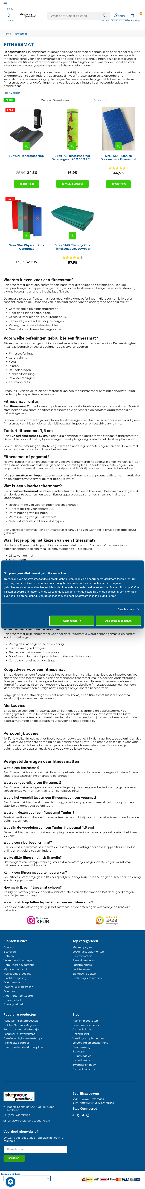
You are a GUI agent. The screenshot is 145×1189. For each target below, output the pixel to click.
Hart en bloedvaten (85, 1020)
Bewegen (78, 1051)
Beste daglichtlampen (87, 978)
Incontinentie (81, 1060)
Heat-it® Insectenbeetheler (22, 1020)
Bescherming (81, 1047)
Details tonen (126, 609)
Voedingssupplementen (88, 951)
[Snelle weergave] (26, 146)
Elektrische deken (84, 973)
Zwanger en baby (84, 1064)
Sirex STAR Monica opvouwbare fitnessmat (118, 157)
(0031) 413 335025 (19, 1115)
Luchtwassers (81, 969)
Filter (9, 100)
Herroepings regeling (17, 973)
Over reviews (12, 982)
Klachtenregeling (15, 978)
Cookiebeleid (12, 1000)
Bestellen (10, 951)
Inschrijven (14, 1158)
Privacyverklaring (15, 1004)
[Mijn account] (117, 15)
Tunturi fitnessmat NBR (26, 156)
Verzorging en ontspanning (90, 1042)
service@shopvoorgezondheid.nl (29, 1120)
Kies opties (26, 184)
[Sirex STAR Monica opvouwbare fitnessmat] (118, 129)
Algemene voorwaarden (19, 995)
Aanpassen (70, 620)
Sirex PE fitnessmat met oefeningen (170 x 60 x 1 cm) (72, 157)
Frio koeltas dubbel (16, 1042)
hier (113, 595)
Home (7, 33)
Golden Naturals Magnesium (22, 1025)
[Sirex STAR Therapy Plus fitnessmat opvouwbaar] (72, 218)
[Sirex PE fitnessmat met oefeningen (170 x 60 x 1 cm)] (72, 129)
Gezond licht (80, 1034)
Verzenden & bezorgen (18, 960)
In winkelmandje (72, 184)
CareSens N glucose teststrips (23, 1038)
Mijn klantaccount (15, 969)
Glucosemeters (82, 956)
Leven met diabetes (85, 1025)
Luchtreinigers (82, 964)
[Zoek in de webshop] (105, 15)
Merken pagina (82, 947)
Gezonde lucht (82, 1029)
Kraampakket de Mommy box (23, 1047)
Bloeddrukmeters (84, 960)
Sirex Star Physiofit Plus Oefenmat (26, 247)
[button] (132, 15)
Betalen (9, 956)
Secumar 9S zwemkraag (20, 1034)
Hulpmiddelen (82, 1056)
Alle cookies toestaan (118, 620)
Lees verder (12, 92)
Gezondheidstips (83, 1069)
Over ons (9, 991)
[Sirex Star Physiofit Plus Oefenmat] (26, 218)
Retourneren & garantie (19, 964)
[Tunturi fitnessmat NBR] (26, 129)
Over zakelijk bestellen (18, 986)
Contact (9, 947)
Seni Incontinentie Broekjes (22, 1029)
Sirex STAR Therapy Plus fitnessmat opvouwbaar (72, 247)
